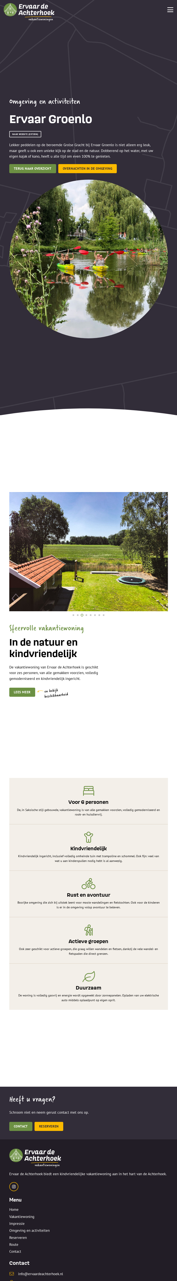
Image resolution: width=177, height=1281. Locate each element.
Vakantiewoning (21, 1216)
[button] (170, 10)
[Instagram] (14, 1186)
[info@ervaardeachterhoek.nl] (13, 1274)
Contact (15, 1251)
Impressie (17, 1223)
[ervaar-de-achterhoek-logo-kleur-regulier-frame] (29, 11)
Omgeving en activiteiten (29, 1230)
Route (13, 1244)
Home (14, 1209)
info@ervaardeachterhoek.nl (40, 1273)
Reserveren (18, 1237)
